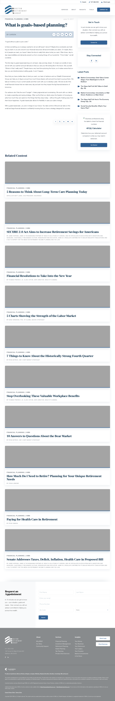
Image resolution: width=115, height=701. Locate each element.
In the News (78, 656)
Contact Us (94, 42)
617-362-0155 (95, 2)
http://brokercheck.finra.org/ (63, 687)
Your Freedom (79, 651)
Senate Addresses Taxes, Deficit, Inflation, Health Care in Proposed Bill (55, 559)
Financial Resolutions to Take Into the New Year (39, 276)
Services (64, 9)
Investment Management (63, 644)
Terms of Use (19, 692)
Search (84, 2)
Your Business (79, 644)
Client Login (106, 2)
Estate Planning (60, 649)
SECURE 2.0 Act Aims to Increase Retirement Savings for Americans (53, 232)
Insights (82, 9)
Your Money (78, 641)
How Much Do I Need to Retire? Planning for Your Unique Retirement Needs (54, 477)
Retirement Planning (61, 646)
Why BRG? (39, 641)
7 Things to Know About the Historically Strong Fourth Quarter (50, 356)
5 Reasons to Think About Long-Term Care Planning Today (47, 192)
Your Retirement (80, 646)
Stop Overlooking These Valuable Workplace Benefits (43, 396)
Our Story (39, 644)
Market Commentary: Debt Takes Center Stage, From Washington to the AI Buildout (95, 80)
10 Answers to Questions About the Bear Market (39, 436)
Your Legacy (78, 649)
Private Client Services (62, 653)
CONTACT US (103, 9)
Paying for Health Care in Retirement (32, 519)
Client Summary (102, 644)
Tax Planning (59, 651)
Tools (91, 9)
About (73, 9)
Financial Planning (61, 641)
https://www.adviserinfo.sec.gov (47, 687)
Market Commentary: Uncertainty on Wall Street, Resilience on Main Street (95, 94)
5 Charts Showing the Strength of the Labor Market (41, 316)
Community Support (42, 646)
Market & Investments (81, 653)
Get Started (94, 145)
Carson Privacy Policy (10, 692)
